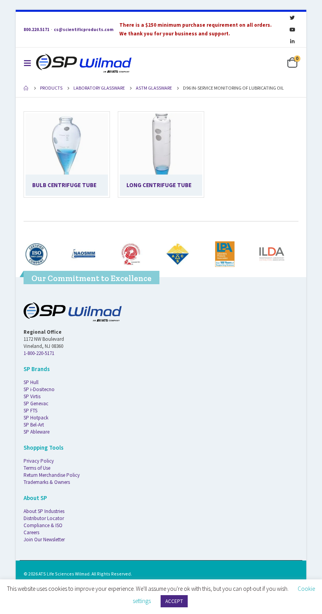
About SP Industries (44, 511)
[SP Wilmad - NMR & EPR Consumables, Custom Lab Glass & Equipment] (84, 63)
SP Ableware (36, 431)
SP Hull (31, 382)
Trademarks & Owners (47, 482)
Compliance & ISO (43, 525)
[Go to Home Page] (26, 88)
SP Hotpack (36, 417)
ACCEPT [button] (174, 601)
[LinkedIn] (292, 41)
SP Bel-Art (34, 424)
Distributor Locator (44, 518)
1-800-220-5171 (39, 353)
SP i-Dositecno (39, 389)
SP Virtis (32, 396)
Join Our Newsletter (44, 539)
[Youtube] (292, 29)
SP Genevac (36, 403)
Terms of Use (37, 468)
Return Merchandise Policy (52, 475)
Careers (31, 532)
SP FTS (30, 410)
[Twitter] (292, 18)
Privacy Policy (39, 461)
